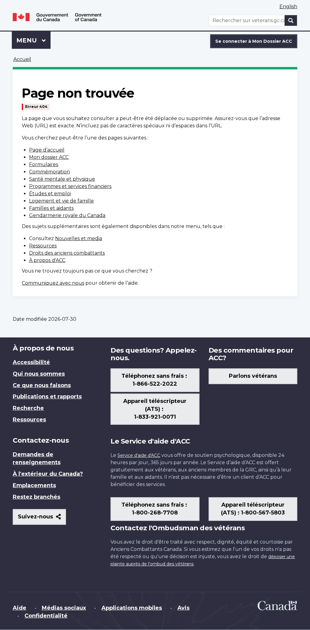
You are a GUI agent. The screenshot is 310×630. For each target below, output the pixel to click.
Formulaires (43, 164)
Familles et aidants (51, 208)
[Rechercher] (291, 20)
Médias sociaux (64, 608)
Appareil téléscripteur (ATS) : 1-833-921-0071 (154, 409)
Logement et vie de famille (61, 201)
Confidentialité (46, 615)
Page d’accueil (46, 150)
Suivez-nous (42, 519)
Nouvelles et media (78, 238)
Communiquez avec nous (53, 283)
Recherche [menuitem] (28, 408)
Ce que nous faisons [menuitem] (42, 385)
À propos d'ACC (47, 260)
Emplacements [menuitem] (34, 485)
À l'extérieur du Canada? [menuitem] (48, 474)
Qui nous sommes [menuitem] (39, 373)
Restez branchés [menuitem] (36, 497)
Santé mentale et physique (62, 179)
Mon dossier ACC (49, 157)
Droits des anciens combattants (67, 253)
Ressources (43, 246)
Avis (183, 608)
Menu (33, 40)
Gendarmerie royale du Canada (67, 215)
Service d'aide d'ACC (138, 455)
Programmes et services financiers (70, 186)
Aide (19, 608)
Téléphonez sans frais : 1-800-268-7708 (155, 508)
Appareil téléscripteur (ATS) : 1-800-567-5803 (253, 508)
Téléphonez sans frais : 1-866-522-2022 (155, 380)
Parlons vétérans (253, 376)
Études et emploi (50, 193)
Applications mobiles (131, 608)
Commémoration (49, 172)
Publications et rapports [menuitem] (47, 396)
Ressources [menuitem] (29, 419)
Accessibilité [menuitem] (31, 362)
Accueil (22, 59)
